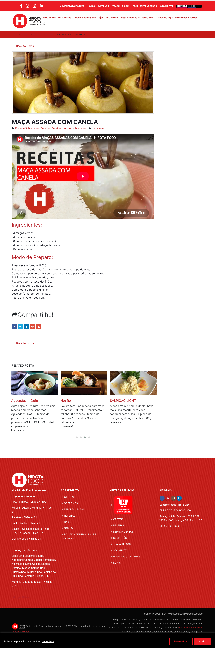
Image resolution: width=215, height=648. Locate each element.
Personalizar (181, 641)
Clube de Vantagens (84, 17)
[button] (44, 24)
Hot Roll (66, 400)
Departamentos (128, 17)
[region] (107, 640)
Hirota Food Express (186, 17)
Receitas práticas (61, 128)
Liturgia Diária (21, 597)
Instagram (173, 498)
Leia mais (17, 430)
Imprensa (103, 6)
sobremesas (79, 128)
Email (38, 326)
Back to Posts (24, 46)
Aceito (202, 641)
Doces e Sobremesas (43, 34)
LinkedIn (26, 326)
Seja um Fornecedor (145, 6)
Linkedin (179, 498)
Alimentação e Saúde (71, 6)
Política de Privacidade (191, 627)
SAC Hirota (166, 6)
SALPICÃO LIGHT (123, 400)
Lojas (91, 6)
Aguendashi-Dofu (24, 400)
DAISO (67, 521)
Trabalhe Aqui (120, 6)
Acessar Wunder (21, 631)
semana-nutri (99, 128)
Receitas (25, 34)
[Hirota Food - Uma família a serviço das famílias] (27, 20)
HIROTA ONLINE (52, 17)
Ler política (48, 641)
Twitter (20, 326)
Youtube (167, 498)
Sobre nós (147, 17)
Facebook (14, 326)
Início (15, 34)
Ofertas (66, 17)
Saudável (70, 528)
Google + (32, 326)
